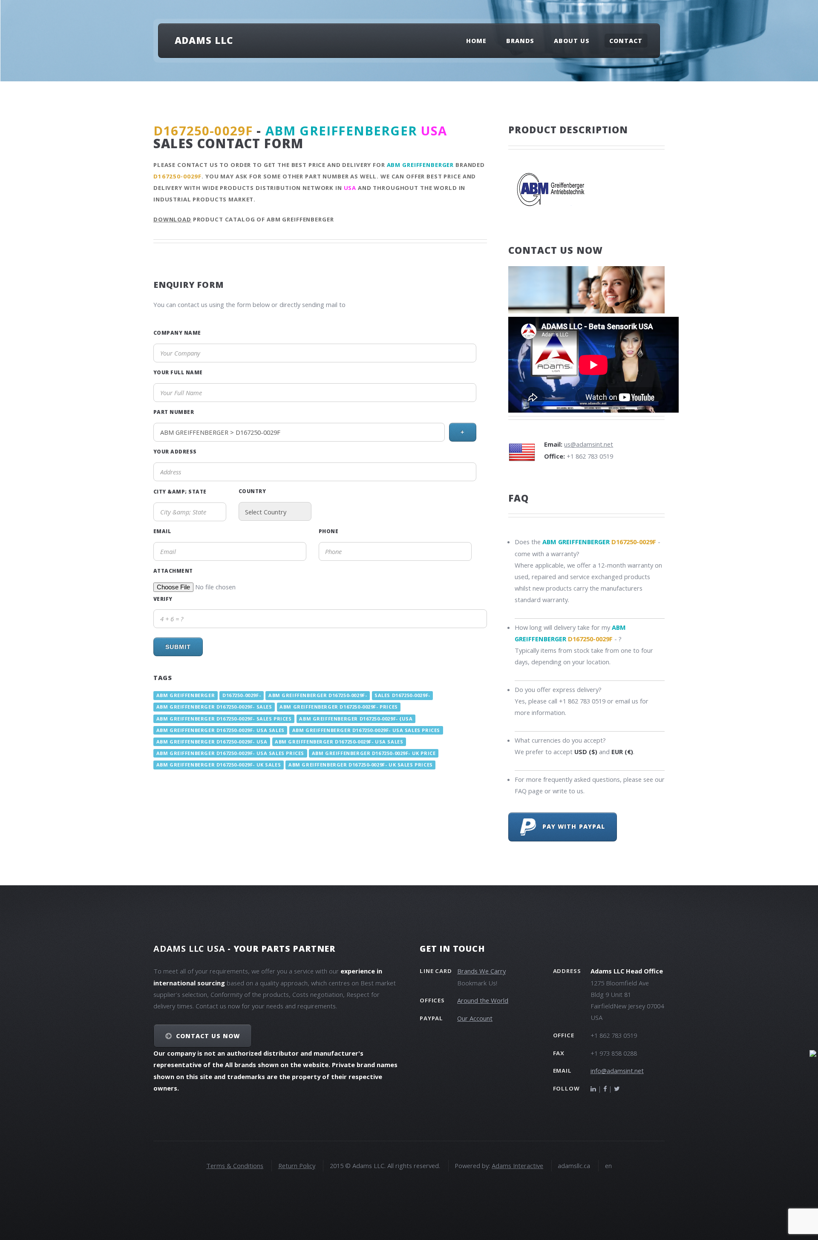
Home (476, 41)
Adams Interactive (517, 1165)
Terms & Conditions (234, 1165)
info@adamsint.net (617, 1070)
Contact (625, 41)
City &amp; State (180, 491)
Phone (328, 531)
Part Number (173, 411)
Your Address (175, 451)
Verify (163, 598)
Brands (520, 41)
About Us (572, 41)
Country (252, 491)
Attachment (173, 570)
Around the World (482, 1000)
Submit (178, 646)
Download (172, 219)
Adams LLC (204, 40)
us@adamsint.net (588, 444)
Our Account (475, 1018)
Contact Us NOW (208, 1036)
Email (162, 531)
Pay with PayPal (570, 826)
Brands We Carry (481, 971)
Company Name (177, 332)
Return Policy (296, 1165)
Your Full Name (178, 372)
